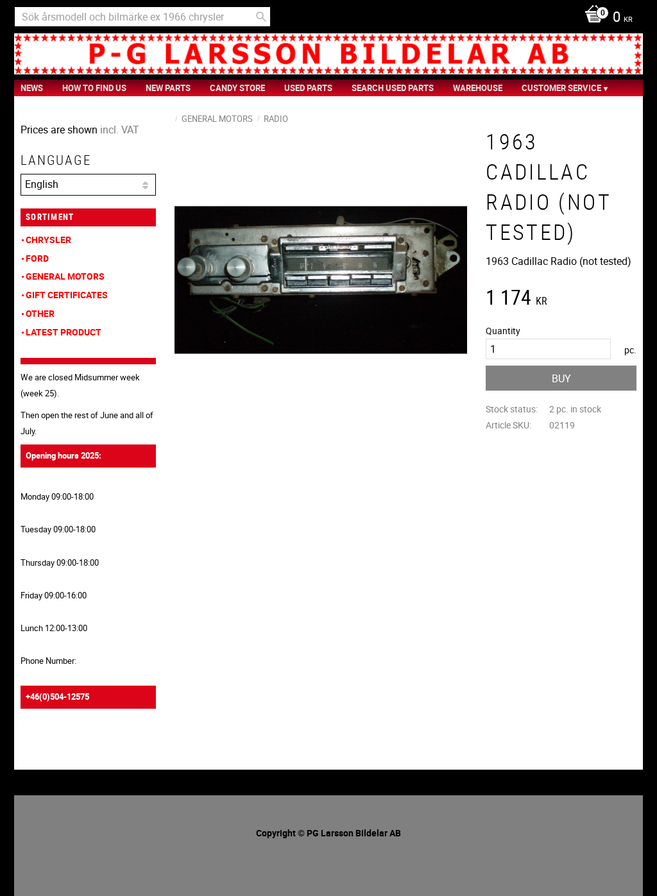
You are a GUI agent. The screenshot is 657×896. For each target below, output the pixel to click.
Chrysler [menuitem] (48, 239)
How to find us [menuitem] (94, 88)
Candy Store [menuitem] (237, 88)
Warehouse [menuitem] (477, 88)
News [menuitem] (32, 88)
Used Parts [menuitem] (308, 88)
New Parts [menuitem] (168, 88)
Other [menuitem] (40, 313)
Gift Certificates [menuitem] (67, 295)
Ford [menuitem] (37, 258)
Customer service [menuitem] (561, 88)
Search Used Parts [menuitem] (393, 88)
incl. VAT (119, 130)
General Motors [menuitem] (65, 276)
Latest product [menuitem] (63, 332)
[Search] (261, 16)
